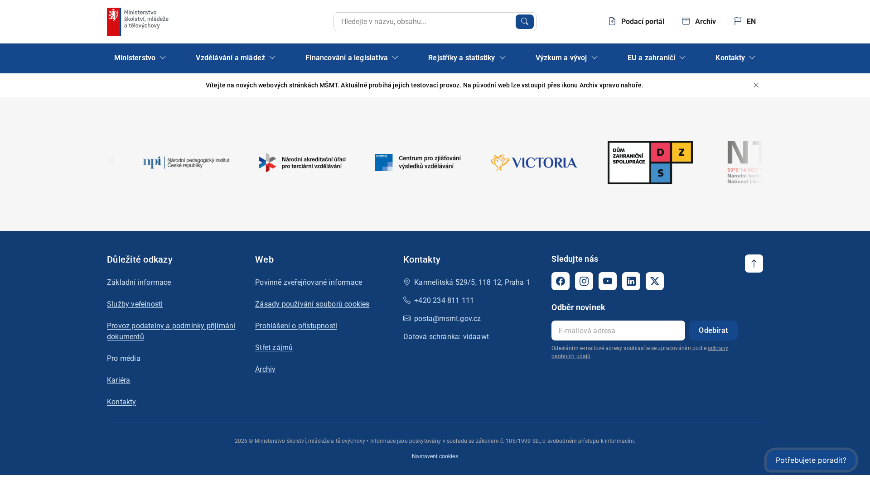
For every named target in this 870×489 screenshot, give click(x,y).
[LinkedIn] (631, 281)
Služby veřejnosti (135, 304)
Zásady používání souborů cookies (312, 304)
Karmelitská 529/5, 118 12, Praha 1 (472, 282)
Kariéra (118, 380)
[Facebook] (560, 281)
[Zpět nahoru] (754, 263)
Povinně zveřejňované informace (308, 282)
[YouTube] (608, 281)
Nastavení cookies (435, 456)
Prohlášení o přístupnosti (296, 325)
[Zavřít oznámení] (756, 85)
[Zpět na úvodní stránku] (138, 21)
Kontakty (121, 402)
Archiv (265, 369)
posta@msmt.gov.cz (447, 318)
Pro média (123, 358)
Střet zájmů (274, 347)
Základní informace (139, 282)
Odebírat (713, 330)
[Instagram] (584, 281)
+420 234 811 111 (444, 300)
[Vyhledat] (525, 21)
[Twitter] (655, 281)
